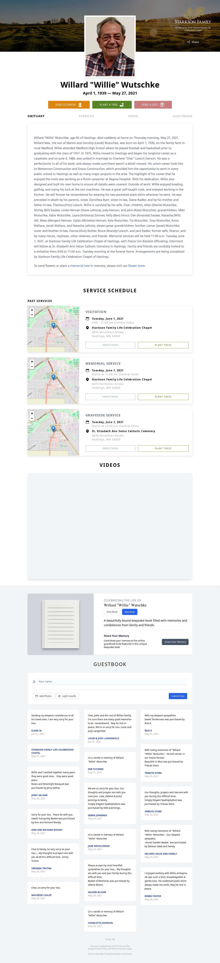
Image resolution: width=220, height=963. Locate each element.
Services (86, 116)
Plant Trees (163, 344)
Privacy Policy (101, 948)
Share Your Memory (175, 641)
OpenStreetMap (113, 953)
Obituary (36, 116)
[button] (53, 325)
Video (133, 116)
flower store (136, 266)
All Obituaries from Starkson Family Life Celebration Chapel (193, 29)
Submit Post (178, 696)
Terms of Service (118, 948)
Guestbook (182, 116)
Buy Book (130, 611)
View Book (112, 611)
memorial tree (80, 266)
